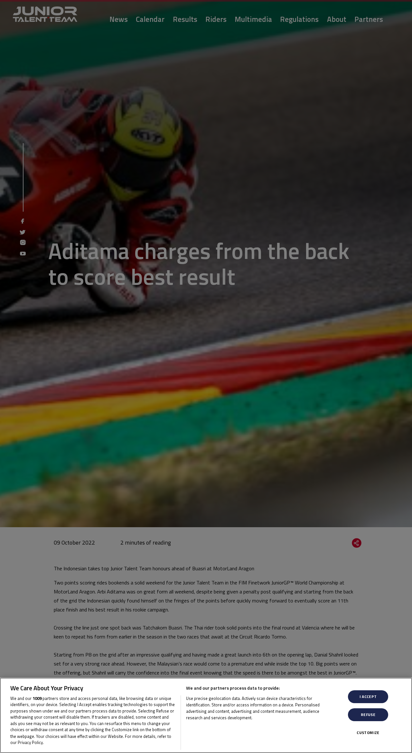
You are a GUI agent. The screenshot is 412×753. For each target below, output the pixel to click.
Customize (368, 733)
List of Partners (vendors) (212, 725)
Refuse (368, 715)
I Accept (368, 696)
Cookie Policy (58, 742)
